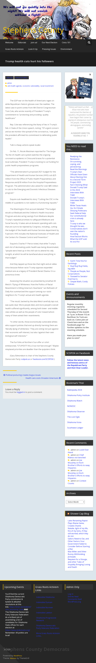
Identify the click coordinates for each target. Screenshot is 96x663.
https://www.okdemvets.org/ (17, 630)
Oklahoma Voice (74, 422)
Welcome (9, 42)
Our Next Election (49, 42)
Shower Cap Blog (79, 513)
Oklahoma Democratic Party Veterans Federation (47, 626)
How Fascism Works (79, 236)
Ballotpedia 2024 (74, 390)
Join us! (34, 42)
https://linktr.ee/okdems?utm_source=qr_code (18, 608)
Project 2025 (75, 182)
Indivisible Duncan (44, 602)
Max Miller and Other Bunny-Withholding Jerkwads (77, 554)
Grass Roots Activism (14, 49)
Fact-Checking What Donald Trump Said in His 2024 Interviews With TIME (79, 190)
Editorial (9, 77)
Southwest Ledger (75, 427)
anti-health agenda (14, 86)
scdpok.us (25, 359)
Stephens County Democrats (33, 35)
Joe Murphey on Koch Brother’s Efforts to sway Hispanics (79, 464)
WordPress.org (74, 601)
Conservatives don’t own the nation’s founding (78, 231)
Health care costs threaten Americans (42, 378)
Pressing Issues (49, 49)
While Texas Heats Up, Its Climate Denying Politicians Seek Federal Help (78, 209)
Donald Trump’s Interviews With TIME (77, 200)
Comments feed (75, 599)
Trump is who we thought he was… (77, 224)
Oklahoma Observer (76, 411)
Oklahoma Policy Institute (78, 395)
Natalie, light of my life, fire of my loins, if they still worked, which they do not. (78, 532)
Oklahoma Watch (74, 400)
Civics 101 (66, 42)
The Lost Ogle (73, 417)
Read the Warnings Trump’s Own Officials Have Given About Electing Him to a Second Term (78, 174)
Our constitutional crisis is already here (78, 218)
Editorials (22, 42)
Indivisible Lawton (44, 612)
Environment (66, 49)
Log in (70, 594)
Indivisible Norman (44, 607)
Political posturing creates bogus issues (23, 375)
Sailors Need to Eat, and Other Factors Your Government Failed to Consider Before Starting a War (79, 543)
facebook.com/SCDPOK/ (43, 359)
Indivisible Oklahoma (45, 597)
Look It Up (32, 49)
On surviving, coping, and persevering (76, 164)
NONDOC (71, 406)
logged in (21, 392)
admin (9, 83)
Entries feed (73, 596)
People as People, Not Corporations (79, 272)
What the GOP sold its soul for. (78, 240)
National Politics (21, 77)
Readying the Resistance (76, 157)
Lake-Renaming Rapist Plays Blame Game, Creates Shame (78, 523)
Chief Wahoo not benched (77, 456)
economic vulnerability (31, 86)
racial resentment (47, 86)
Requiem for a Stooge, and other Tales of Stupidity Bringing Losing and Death (79, 563)
